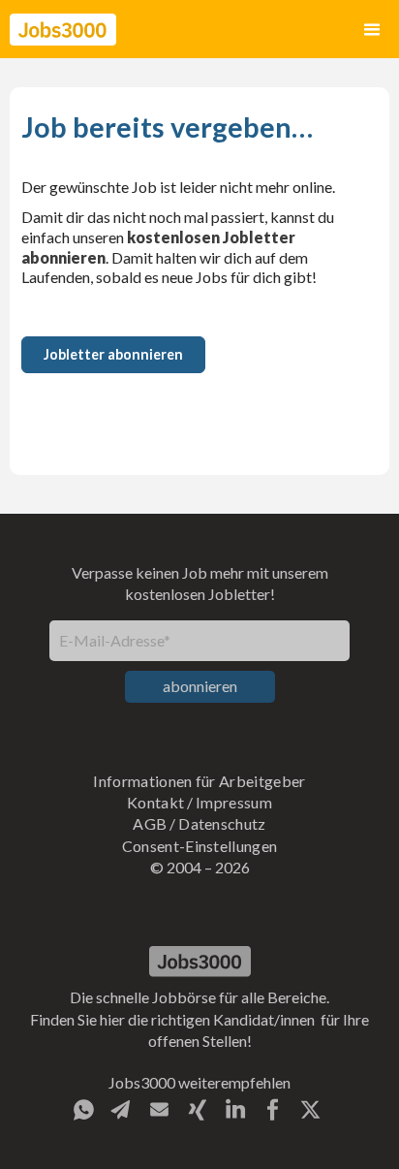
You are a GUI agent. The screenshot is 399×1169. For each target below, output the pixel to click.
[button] (372, 29)
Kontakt (155, 802)
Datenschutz (222, 823)
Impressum (234, 802)
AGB (150, 823)
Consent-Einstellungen (200, 846)
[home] (63, 30)
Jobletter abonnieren (113, 354)
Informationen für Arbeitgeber (199, 781)
